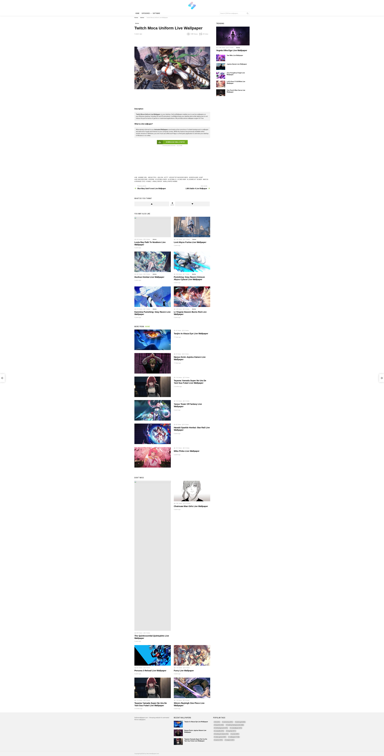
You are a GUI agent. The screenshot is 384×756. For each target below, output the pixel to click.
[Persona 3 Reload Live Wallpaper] (152, 655)
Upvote (151, 204)
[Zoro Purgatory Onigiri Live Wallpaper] (220, 75)
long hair (182, 179)
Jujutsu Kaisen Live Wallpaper (237, 64)
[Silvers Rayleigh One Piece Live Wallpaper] (192, 688)
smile (149, 181)
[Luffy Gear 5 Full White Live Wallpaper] (220, 84)
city (166, 177)
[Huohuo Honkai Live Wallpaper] (152, 262)
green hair (194, 177)
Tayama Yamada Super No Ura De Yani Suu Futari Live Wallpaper (190, 381)
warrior (218, 740)
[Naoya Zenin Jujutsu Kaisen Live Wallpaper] (152, 363)
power (235, 734)
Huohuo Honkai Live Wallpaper (149, 277)
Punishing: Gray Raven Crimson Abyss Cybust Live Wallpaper (189, 278)
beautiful (153, 177)
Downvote (192, 204)
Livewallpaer (161, 179)
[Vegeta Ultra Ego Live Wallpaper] (233, 36)
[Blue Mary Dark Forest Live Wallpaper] (2, 378)
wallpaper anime (171, 181)
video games (220, 737)
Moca (206, 179)
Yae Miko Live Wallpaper (235, 55)
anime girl (143, 177)
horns (152, 179)
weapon (230, 740)
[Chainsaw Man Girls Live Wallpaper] (192, 491)
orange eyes (140, 181)
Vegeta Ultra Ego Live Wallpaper (231, 50)
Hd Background (142, 179)
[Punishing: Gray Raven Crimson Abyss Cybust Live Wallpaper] (192, 262)
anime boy (228, 722)
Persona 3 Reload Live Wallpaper (150, 670)
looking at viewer (195, 179)
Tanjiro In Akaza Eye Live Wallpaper (191, 333)
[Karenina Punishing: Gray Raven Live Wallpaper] (152, 296)
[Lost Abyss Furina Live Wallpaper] (192, 227)
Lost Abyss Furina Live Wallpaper (190, 242)
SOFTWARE (156, 13)
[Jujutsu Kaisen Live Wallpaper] (220, 66)
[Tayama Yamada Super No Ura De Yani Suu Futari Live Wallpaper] (152, 387)
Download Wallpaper (175, 142)
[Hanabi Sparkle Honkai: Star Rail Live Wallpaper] (152, 434)
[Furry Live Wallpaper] (192, 655)
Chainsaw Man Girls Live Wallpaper (191, 506)
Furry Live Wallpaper (184, 670)
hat (201, 177)
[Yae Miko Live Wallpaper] (220, 58)
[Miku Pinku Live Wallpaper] (152, 457)
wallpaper (157, 181)
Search (248, 14)
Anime (154, 239)
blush (161, 177)
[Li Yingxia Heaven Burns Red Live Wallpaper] (192, 296)
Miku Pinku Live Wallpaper (186, 451)
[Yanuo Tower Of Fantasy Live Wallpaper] (152, 410)
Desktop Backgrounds (179, 177)
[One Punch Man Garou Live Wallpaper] (220, 92)
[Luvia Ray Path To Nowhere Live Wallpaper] (152, 227)
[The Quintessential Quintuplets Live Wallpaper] (152, 556)
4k (136, 177)
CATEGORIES (146, 13)
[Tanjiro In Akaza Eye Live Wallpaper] (152, 340)
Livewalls (173, 179)
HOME (137, 13)
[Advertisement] (172, 41)
